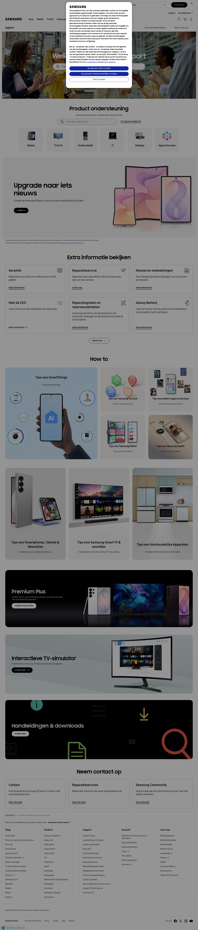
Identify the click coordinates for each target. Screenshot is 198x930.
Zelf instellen (99, 80)
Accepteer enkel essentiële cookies (99, 74)
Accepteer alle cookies (99, 68)
